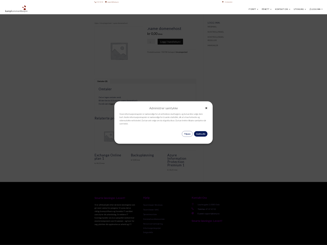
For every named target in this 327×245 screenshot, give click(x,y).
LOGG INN (315, 9)
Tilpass (187, 134)
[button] (206, 108)
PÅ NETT (265, 9)
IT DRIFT (252, 9)
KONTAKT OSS (281, 9)
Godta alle (200, 134)
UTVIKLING (299, 9)
